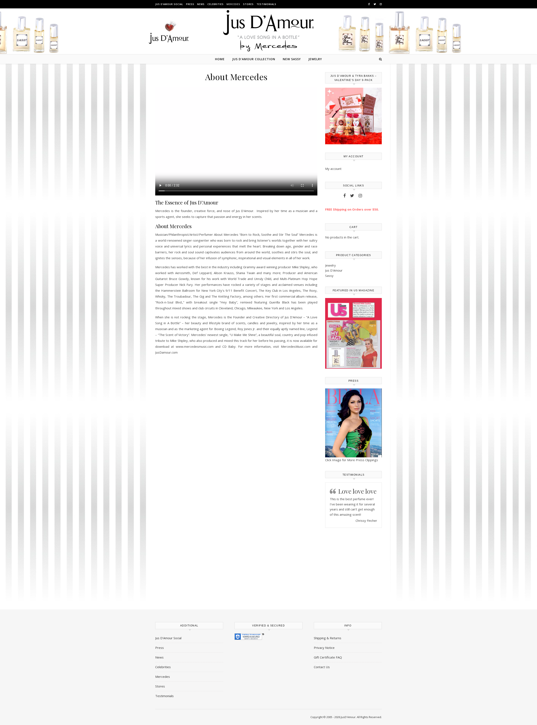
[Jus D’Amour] (268, 30)
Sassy (329, 275)
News (201, 4)
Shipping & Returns (327, 638)
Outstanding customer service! (356, 499)
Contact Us (322, 667)
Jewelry (315, 59)
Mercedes (233, 4)
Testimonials (266, 4)
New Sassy (292, 59)
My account (333, 169)
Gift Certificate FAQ (328, 657)
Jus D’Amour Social (169, 4)
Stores (248, 4)
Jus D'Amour (334, 270)
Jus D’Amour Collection (253, 59)
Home (220, 59)
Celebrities (215, 4)
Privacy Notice (324, 648)
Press (190, 4)
